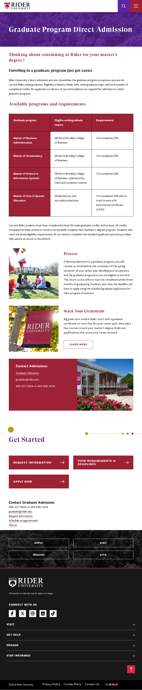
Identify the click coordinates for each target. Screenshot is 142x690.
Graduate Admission (27, 373)
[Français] (110, 684)
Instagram (32, 613)
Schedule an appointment (23, 520)
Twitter (22, 613)
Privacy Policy (51, 684)
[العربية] (107, 684)
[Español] (113, 684)
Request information (21, 516)
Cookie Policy (72, 684)
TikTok (53, 613)
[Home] (17, 6)
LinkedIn (42, 613)
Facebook (12, 613)
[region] (71, 165)
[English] (116, 684)
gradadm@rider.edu (20, 511)
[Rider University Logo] (26, 582)
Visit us (13, 525)
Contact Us (92, 684)
